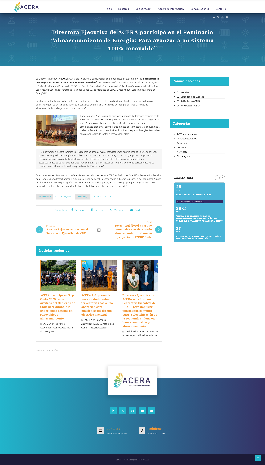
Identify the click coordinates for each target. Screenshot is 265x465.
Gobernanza (87, 327)
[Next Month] (222, 177)
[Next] (157, 251)
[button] (213, 17)
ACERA (66, 78)
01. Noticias (183, 92)
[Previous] (152, 251)
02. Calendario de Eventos (190, 96)
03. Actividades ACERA (188, 101)
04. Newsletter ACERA (188, 105)
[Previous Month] (217, 177)
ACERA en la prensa (54, 323)
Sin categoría (47, 331)
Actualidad (96, 197)
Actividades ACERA (50, 327)
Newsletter (109, 197)
